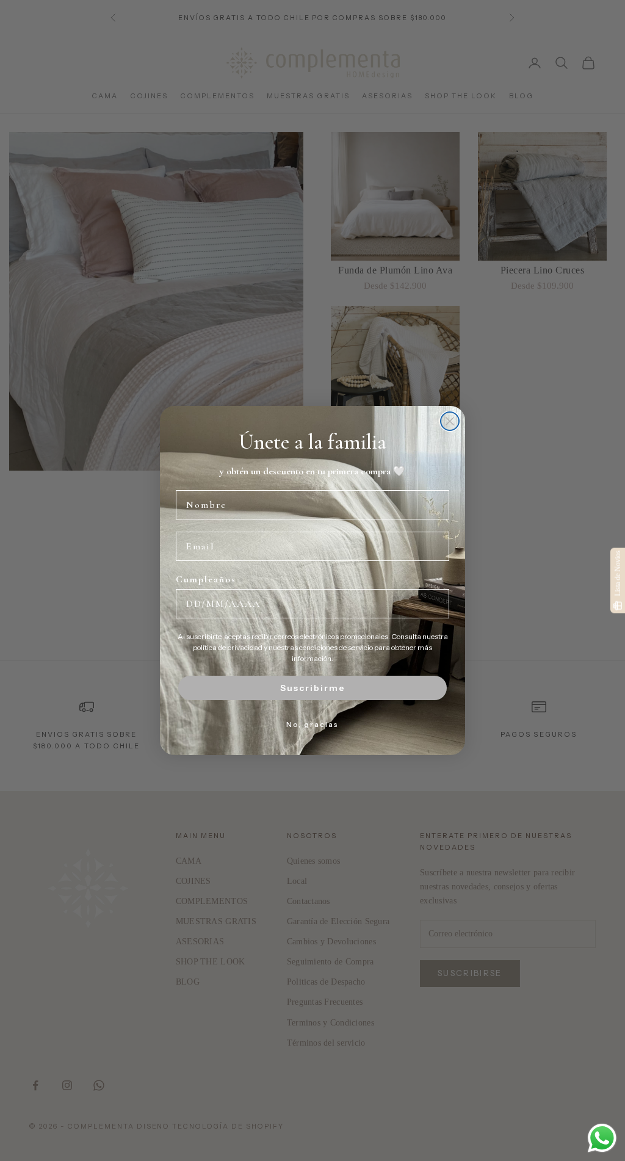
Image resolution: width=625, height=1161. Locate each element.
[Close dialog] (450, 421)
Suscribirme (312, 687)
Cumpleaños (206, 579)
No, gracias (312, 724)
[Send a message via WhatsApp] (602, 1138)
